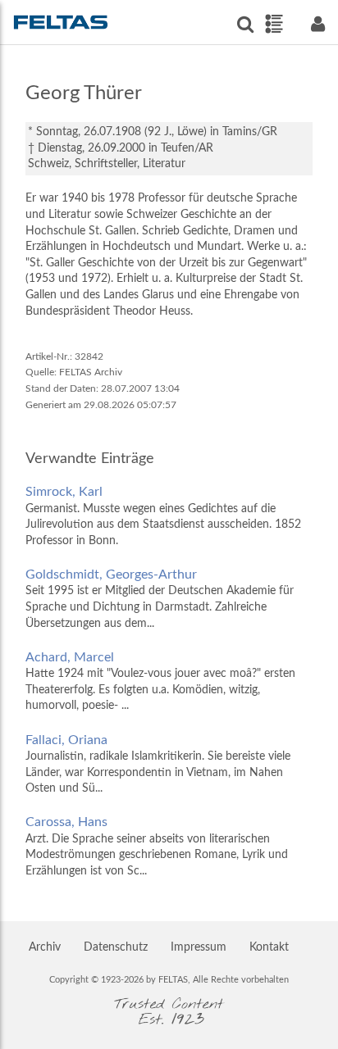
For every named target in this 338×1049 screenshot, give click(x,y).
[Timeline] (273, 24)
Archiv (45, 947)
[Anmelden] (317, 24)
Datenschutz (116, 947)
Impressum (198, 947)
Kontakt (269, 947)
